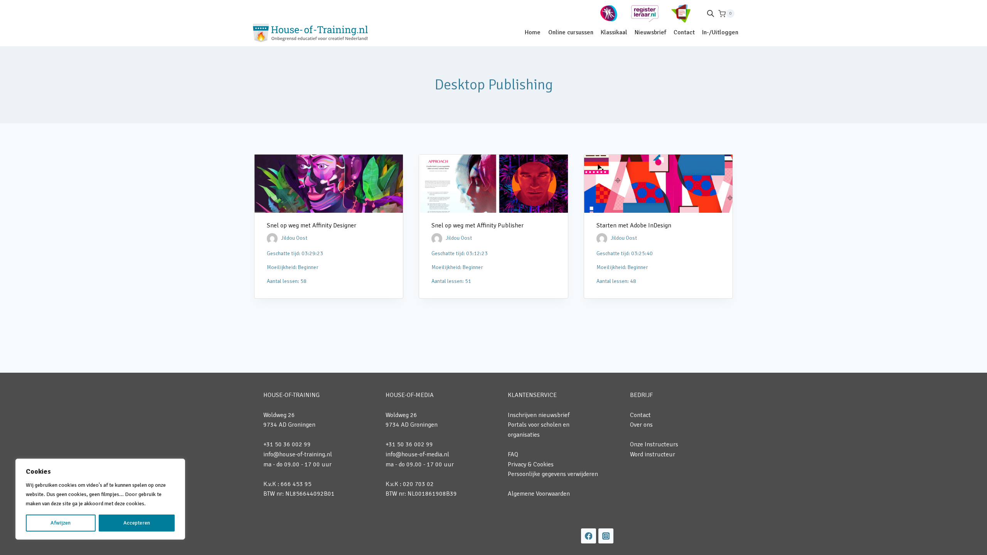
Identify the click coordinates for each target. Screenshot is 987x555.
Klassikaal (614, 32)
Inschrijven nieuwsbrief (538, 415)
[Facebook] (588, 535)
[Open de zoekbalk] (710, 13)
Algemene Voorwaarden (539, 494)
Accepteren (136, 523)
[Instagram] (605, 535)
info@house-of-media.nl (417, 454)
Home (533, 32)
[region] (100, 499)
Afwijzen (61, 523)
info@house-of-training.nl (297, 454)
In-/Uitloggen (720, 32)
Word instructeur (652, 454)
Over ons (641, 425)
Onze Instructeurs (654, 444)
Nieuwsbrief (650, 32)
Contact (684, 32)
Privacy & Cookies (531, 464)
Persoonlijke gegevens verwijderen (553, 474)
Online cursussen (570, 32)
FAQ (513, 454)
